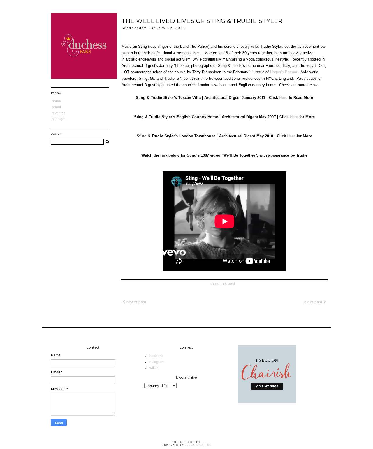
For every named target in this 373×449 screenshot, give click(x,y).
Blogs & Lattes (198, 444)
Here (283, 97)
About (56, 107)
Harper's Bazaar (283, 72)
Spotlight (58, 119)
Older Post (313, 302)
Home (56, 101)
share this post (222, 284)
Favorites (58, 113)
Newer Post (136, 302)
